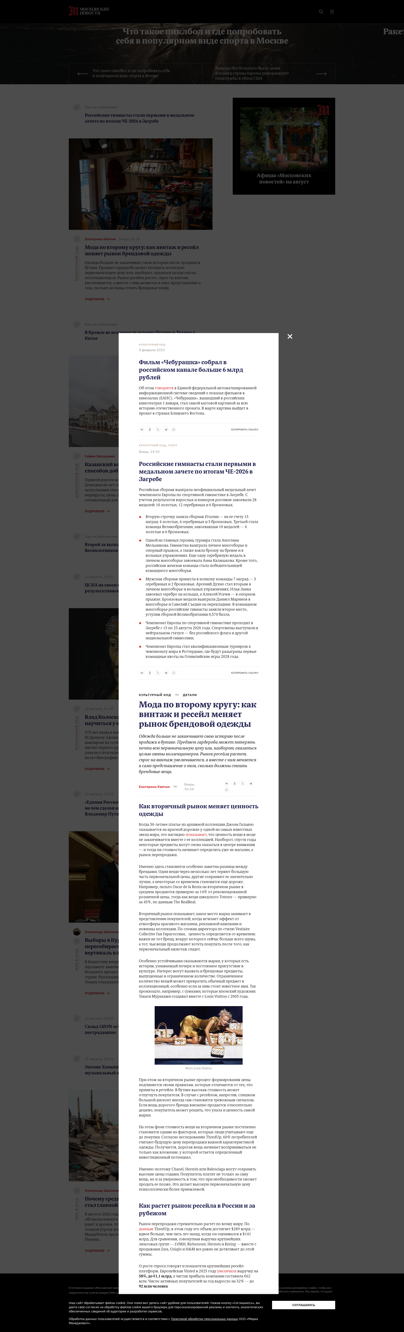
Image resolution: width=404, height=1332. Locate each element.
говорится (164, 388)
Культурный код (152, 344)
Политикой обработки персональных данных (204, 1319)
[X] (158, 429)
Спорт (173, 445)
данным (146, 1229)
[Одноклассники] (150, 429)
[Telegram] (166, 429)
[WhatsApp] (174, 429)
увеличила (227, 1271)
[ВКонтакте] (142, 429)
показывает (196, 835)
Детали (190, 695)
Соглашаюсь (303, 1305)
